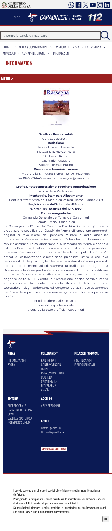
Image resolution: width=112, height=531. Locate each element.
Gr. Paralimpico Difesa (52, 432)
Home (7, 47)
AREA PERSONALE (50, 405)
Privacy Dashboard (26, 518)
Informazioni (61, 53)
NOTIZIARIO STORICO (19, 422)
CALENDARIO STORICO (20, 418)
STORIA (12, 364)
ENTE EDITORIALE (17, 405)
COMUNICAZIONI (83, 360)
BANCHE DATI (48, 360)
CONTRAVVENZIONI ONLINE (51, 366)
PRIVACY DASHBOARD (53, 373)
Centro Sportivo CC (51, 428)
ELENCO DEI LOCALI (84, 364)
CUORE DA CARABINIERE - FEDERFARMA (49, 381)
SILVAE (11, 414)
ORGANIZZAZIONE (17, 360)
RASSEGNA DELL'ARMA (20, 410)
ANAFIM (45, 389)
